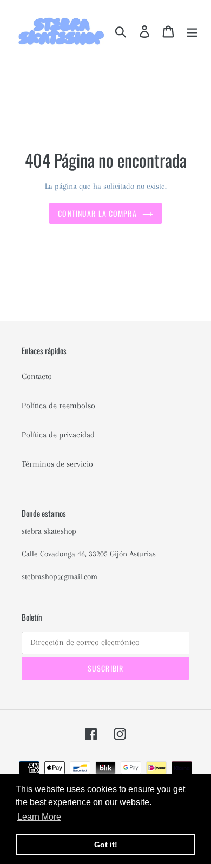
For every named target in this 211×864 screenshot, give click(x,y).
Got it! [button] (105, 844)
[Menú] (192, 31)
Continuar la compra (97, 213)
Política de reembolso (58, 405)
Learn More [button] (39, 816)
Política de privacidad (58, 435)
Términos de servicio (57, 464)
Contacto (37, 376)
